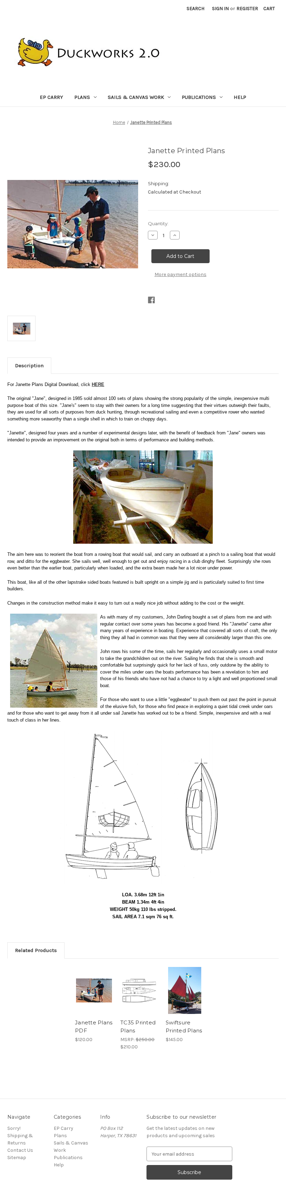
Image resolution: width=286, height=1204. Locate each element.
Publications (199, 97)
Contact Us (20, 1150)
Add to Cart (94, 990)
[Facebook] (151, 300)
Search (195, 8)
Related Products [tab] (36, 950)
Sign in (220, 8)
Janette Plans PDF (93, 1026)
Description (29, 365)
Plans (82, 97)
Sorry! (14, 1128)
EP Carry (51, 97)
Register (247, 8)
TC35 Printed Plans (138, 1026)
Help (240, 97)
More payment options (180, 274)
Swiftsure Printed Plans (184, 1026)
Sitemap (16, 1157)
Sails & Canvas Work (136, 97)
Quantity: (158, 223)
